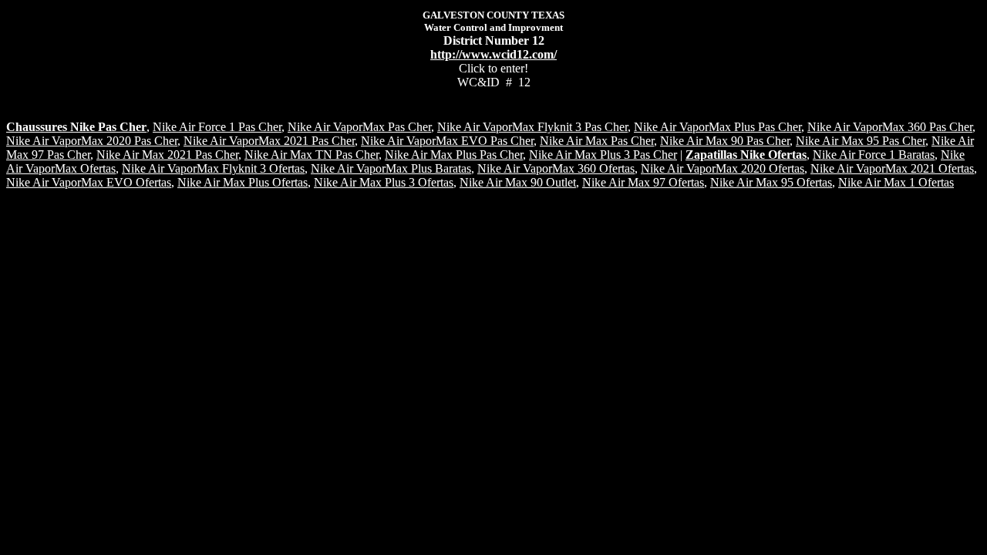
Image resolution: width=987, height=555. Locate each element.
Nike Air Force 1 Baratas (874, 154)
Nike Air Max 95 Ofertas (771, 182)
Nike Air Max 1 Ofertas (896, 182)
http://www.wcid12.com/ (493, 54)
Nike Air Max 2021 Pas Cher (167, 154)
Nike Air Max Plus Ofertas (242, 182)
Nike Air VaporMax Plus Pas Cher (717, 126)
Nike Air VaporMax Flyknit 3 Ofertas (213, 168)
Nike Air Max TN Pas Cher (311, 154)
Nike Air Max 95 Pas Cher (860, 140)
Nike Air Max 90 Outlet (518, 182)
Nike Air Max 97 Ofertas (643, 182)
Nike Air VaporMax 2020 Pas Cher (91, 140)
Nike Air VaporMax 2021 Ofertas (892, 168)
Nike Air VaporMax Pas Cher (359, 126)
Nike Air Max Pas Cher (597, 140)
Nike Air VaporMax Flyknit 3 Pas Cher (532, 126)
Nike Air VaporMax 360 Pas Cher (889, 126)
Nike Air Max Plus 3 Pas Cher (603, 154)
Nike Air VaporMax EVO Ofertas (88, 182)
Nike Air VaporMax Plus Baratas (391, 168)
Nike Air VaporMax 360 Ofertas (556, 168)
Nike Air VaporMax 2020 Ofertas (722, 168)
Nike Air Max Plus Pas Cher (454, 154)
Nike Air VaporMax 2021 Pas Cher (269, 140)
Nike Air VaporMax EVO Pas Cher (447, 140)
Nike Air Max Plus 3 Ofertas (383, 182)
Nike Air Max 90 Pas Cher (725, 140)
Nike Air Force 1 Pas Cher (217, 126)
